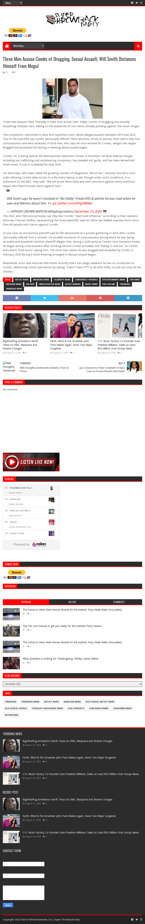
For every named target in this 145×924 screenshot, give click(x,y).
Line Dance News (98, 708)
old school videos (16, 708)
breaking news (41, 280)
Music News (91, 284)
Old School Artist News (100, 702)
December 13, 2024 (87, 211)
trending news (14, 289)
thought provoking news (47, 708)
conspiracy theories (86, 280)
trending (125, 284)
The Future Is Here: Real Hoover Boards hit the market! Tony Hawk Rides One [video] (72, 609)
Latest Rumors (72, 284)
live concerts (76, 708)
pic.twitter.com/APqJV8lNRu (72, 203)
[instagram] (140, 3)
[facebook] (132, 3)
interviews (11, 715)
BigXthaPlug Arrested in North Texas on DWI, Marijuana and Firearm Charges (20, 345)
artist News (21, 280)
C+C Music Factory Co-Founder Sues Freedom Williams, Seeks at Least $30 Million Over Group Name (119, 345)
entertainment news (113, 280)
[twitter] (137, 3)
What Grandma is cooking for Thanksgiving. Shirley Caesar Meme (60, 658)
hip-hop (30, 284)
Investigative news (49, 284)
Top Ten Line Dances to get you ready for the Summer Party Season (62, 626)
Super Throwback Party (67, 919)
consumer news (122, 708)
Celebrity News (62, 280)
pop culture (108, 284)
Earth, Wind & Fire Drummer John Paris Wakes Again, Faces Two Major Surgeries (71, 345)
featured (135, 280)
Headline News (13, 284)
